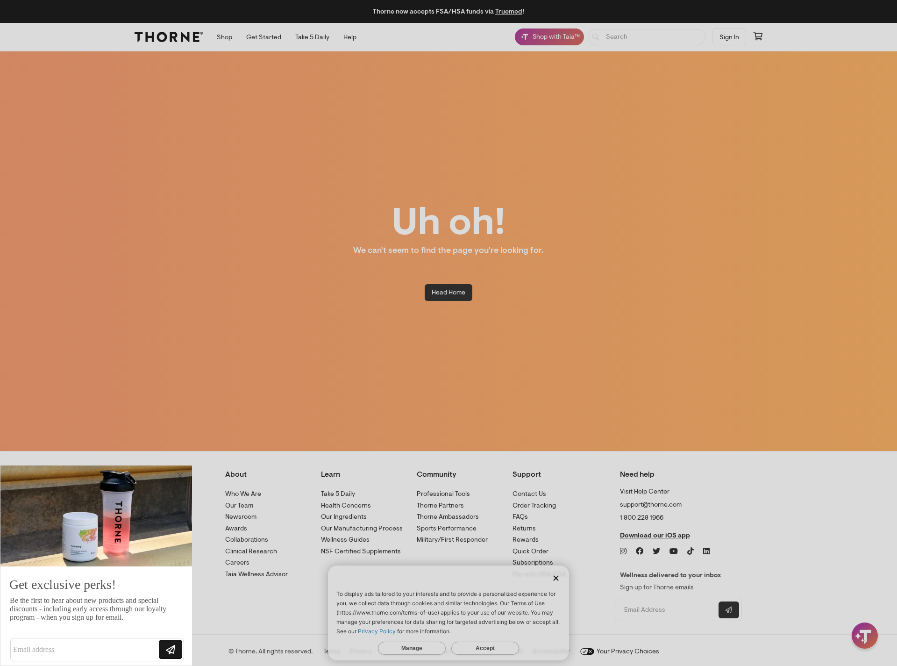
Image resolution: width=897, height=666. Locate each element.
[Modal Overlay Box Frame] (96, 565)
